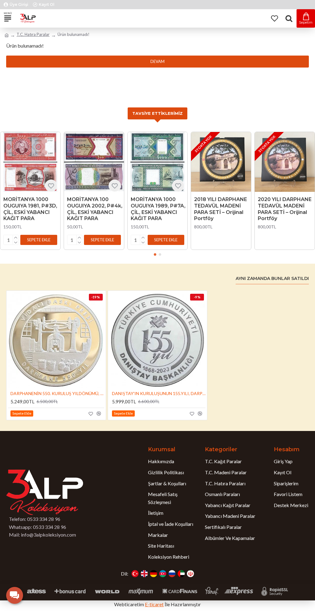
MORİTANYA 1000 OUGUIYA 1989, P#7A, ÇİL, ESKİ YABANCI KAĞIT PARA (158, 208)
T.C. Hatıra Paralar (33, 34)
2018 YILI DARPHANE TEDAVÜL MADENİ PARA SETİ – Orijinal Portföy (220, 208)
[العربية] (181, 573)
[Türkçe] (135, 573)
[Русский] (172, 573)
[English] (144, 573)
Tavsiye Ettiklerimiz (157, 113)
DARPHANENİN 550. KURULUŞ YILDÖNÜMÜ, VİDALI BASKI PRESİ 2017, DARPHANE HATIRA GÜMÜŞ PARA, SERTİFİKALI (57, 393)
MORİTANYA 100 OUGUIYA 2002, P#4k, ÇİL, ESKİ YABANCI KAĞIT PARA (94, 208)
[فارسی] (190, 573)
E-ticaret (154, 604)
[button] (38, 240)
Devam (157, 61)
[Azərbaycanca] (162, 573)
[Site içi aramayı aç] (289, 18)
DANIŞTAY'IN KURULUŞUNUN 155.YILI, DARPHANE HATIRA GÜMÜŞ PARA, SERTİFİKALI (159, 393)
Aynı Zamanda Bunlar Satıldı (272, 278)
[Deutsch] (153, 573)
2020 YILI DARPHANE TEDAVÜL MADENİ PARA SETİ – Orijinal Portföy (285, 208)
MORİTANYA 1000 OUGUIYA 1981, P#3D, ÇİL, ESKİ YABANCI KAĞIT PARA (30, 208)
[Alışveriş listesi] (274, 18)
